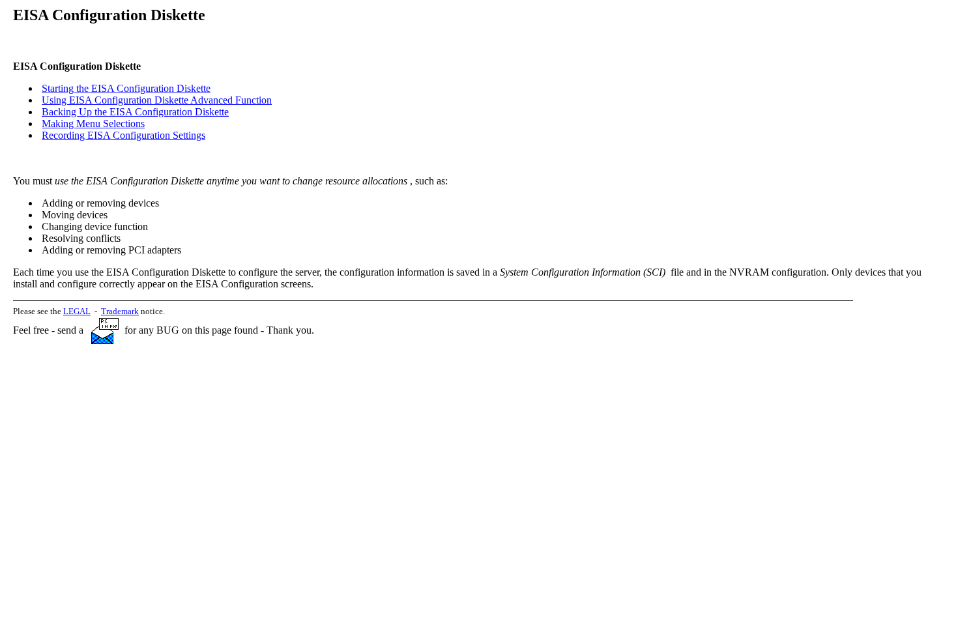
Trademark (120, 311)
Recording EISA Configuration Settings (123, 135)
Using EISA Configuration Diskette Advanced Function (157, 100)
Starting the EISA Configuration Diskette (126, 88)
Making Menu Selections (93, 123)
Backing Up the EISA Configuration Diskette (135, 111)
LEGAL (77, 311)
